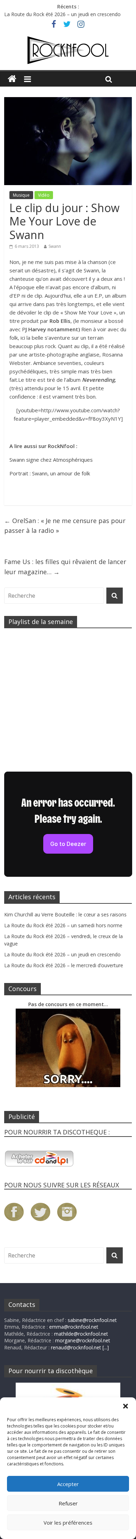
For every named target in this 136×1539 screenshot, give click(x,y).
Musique (21, 195)
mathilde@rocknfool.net (81, 1333)
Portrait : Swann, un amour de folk (49, 473)
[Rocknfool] (68, 50)
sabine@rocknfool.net (92, 1320)
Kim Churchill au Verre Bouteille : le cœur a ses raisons (65, 914)
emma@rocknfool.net (73, 1326)
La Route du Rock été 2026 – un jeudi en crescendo (62, 14)
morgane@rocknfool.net (82, 1340)
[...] (106, 1347)
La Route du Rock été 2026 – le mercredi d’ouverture (63, 965)
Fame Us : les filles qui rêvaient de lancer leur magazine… (65, 566)
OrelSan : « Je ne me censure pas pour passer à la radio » (65, 525)
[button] (125, 1406)
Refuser (68, 1503)
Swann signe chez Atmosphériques (51, 459)
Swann (54, 246)
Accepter (68, 1483)
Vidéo (44, 195)
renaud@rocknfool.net (76, 1347)
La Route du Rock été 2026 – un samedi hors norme (63, 925)
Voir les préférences (68, 1522)
